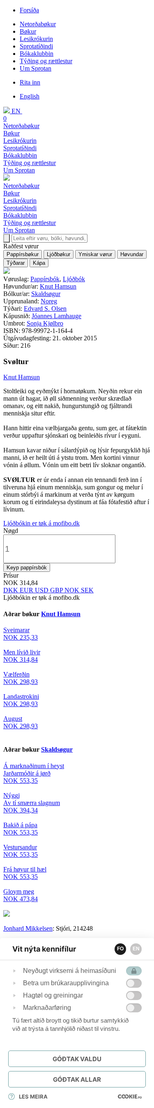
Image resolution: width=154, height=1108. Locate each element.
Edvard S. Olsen (45, 308)
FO (120, 949)
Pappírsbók (45, 278)
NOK (72, 590)
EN (136, 949)
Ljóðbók (74, 278)
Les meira (33, 1096)
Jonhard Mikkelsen (28, 928)
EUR (27, 590)
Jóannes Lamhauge (56, 315)
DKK (11, 590)
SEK (87, 590)
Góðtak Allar (77, 1079)
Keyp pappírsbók (27, 567)
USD (42, 590)
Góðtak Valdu (77, 1059)
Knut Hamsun (58, 286)
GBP (57, 590)
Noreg (49, 301)
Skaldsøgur (45, 293)
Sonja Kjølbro (45, 323)
